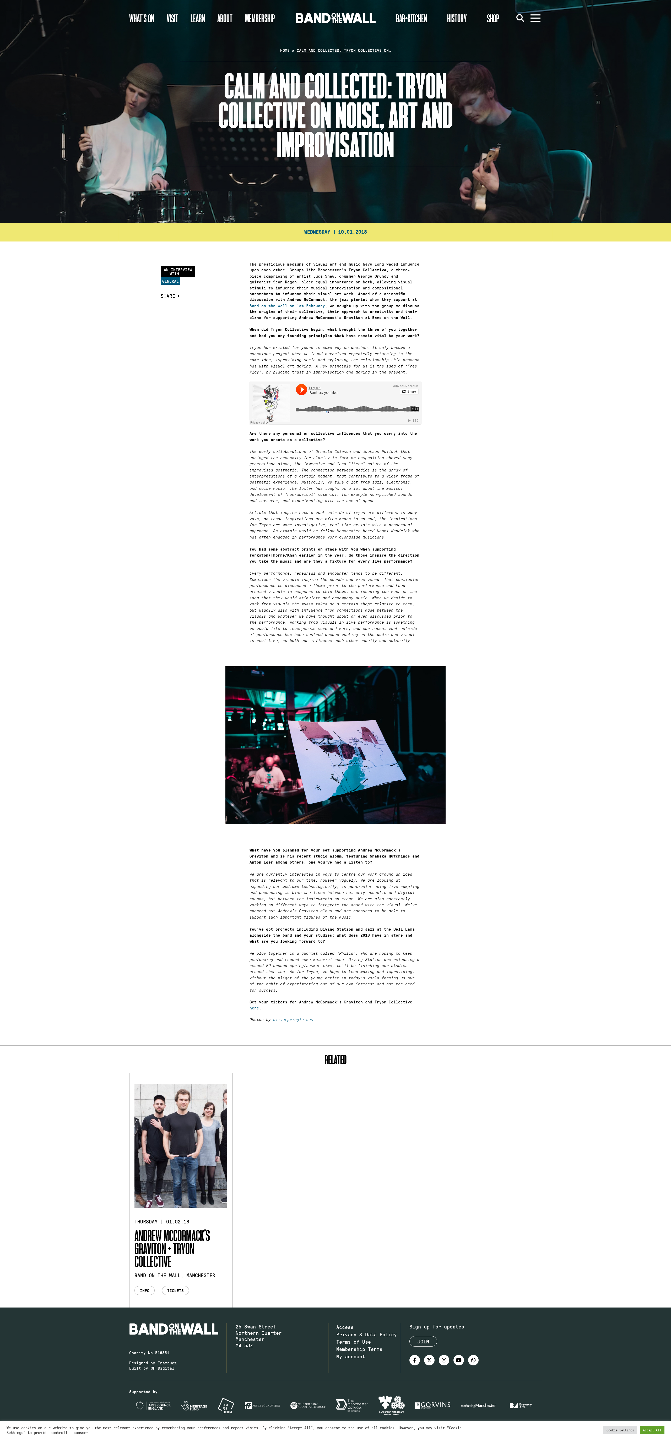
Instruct (167, 1362)
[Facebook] (414, 1360)
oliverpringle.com (293, 1019)
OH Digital (162, 1368)
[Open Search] (520, 18)
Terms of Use (353, 1341)
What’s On (141, 18)
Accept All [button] (652, 1430)
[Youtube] (458, 1360)
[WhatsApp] (473, 1360)
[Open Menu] (535, 18)
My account (350, 1356)
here (254, 1007)
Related (336, 1059)
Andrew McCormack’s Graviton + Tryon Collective (172, 1248)
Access (345, 1326)
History (457, 18)
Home (285, 50)
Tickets (175, 1290)
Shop (493, 18)
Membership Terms (359, 1348)
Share (168, 296)
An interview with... (178, 271)
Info (144, 1290)
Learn (198, 18)
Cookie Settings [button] (620, 1430)
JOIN (423, 1341)
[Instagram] (444, 1360)
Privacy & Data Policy (366, 1334)
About (224, 18)
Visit (172, 18)
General (170, 281)
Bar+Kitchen (411, 18)
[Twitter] (429, 1360)
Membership (260, 18)
